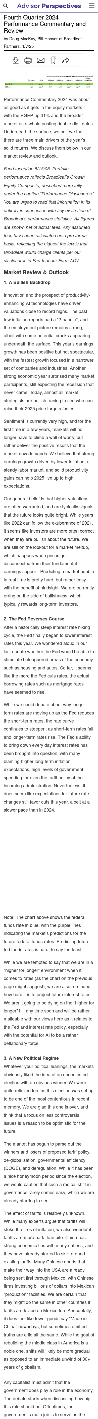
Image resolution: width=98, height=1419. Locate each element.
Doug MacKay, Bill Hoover (33, 39)
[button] (15, 60)
